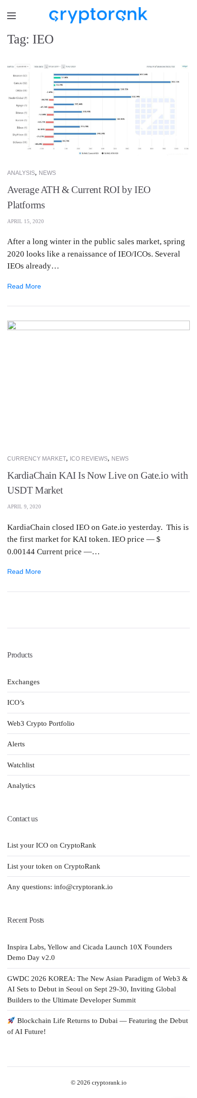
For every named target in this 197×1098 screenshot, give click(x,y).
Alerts (16, 744)
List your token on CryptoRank (53, 866)
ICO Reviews (89, 458)
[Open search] (182, 15)
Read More (24, 286)
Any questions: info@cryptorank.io (60, 887)
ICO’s (15, 702)
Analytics (21, 785)
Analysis (21, 173)
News (47, 173)
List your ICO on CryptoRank (51, 845)
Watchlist (20, 765)
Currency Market (36, 458)
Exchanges (23, 682)
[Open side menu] (11, 16)
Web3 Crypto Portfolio (41, 723)
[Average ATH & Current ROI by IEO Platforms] (98, 108)
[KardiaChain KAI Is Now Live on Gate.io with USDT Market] (98, 380)
